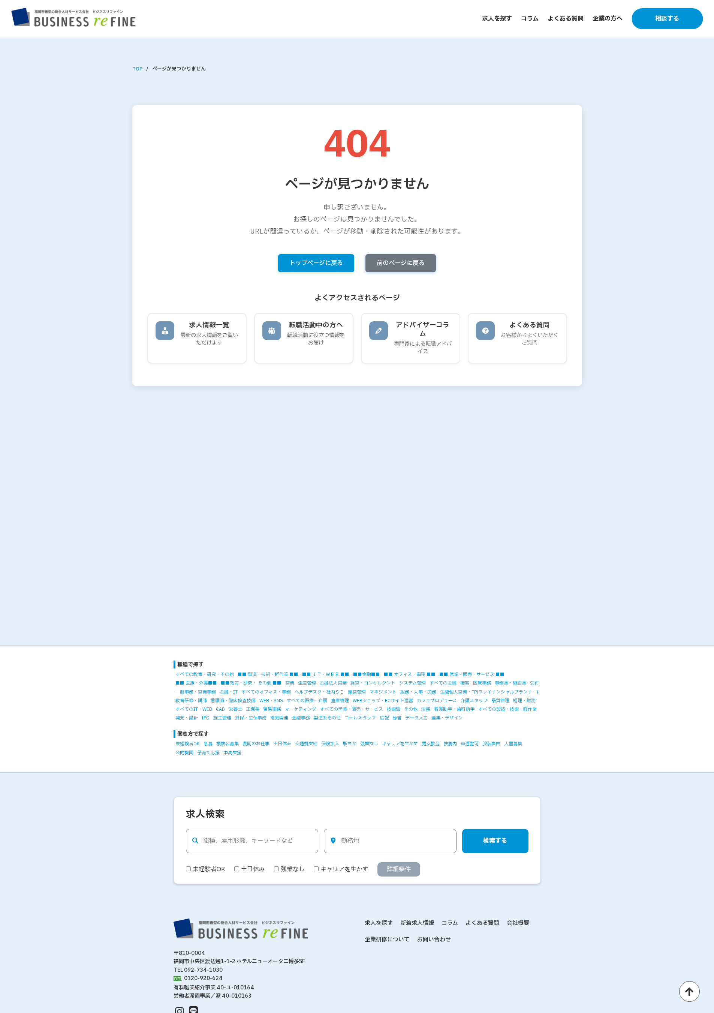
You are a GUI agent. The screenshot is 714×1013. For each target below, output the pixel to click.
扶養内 (450, 743)
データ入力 (416, 718)
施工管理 (222, 718)
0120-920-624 (203, 978)
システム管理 (412, 683)
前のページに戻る (401, 263)
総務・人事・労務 (418, 692)
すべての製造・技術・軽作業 (507, 709)
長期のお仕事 (255, 743)
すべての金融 (443, 683)
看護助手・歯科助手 (454, 709)
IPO (206, 718)
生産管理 (307, 683)
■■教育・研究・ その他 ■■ (251, 683)
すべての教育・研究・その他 (204, 674)
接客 (464, 683)
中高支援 (232, 752)
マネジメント (383, 692)
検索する (495, 840)
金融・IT (229, 692)
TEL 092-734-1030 (198, 970)
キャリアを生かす (400, 743)
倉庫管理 (340, 700)
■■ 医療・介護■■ (196, 683)
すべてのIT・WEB (193, 709)
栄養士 (235, 709)
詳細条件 (399, 869)
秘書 (396, 718)
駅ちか (349, 743)
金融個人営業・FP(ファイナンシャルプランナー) (489, 692)
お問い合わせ (434, 939)
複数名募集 (227, 743)
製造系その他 (327, 718)
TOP (137, 69)
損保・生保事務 (250, 718)
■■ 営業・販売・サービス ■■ (471, 674)
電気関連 (279, 718)
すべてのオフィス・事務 (266, 692)
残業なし (369, 743)
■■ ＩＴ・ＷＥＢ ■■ (325, 674)
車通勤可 (470, 743)
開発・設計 (186, 718)
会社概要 (518, 923)
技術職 (393, 709)
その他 (411, 709)
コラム (530, 18)
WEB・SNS (271, 700)
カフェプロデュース (437, 700)
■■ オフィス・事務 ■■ (410, 674)
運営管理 (357, 692)
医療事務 (482, 683)
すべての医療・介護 (307, 700)
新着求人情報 (417, 923)
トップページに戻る (316, 263)
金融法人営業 (333, 683)
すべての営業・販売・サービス (351, 709)
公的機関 (184, 752)
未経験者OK (187, 743)
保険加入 (330, 743)
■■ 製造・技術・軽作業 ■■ (268, 674)
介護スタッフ (474, 700)
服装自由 (491, 743)
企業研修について (387, 939)
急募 (208, 743)
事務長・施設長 (510, 683)
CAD (220, 709)
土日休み (282, 743)
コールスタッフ (360, 718)
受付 (534, 683)
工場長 (252, 709)
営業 (289, 683)
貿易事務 (272, 709)
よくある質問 (566, 18)
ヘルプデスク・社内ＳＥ (319, 692)
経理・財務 (524, 700)
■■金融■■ (366, 674)
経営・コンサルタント (372, 683)
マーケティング (300, 709)
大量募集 (513, 743)
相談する (667, 18)
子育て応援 (208, 752)
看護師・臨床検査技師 (233, 700)
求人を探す (497, 18)
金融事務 (301, 718)
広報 (384, 718)
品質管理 (500, 700)
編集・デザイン (447, 718)
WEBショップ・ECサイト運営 (383, 700)
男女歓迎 (431, 743)
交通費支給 (306, 743)
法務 (425, 709)
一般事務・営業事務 (195, 692)
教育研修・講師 (191, 700)
